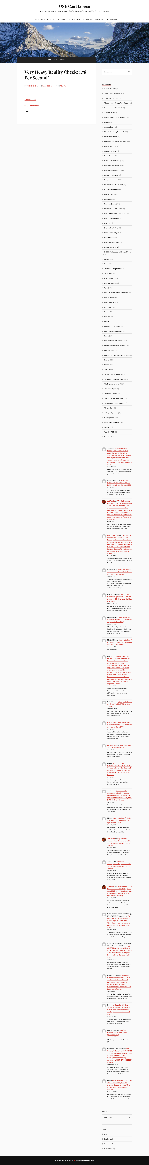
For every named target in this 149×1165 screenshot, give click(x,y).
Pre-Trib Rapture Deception (114, 341)
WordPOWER (109, 432)
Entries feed (108, 1139)
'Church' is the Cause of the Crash (116, 103)
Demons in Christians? (112, 161)
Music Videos (109, 302)
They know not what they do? (114, 403)
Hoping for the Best (111, 247)
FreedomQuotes (110, 204)
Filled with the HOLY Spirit (113, 185)
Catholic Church (110, 151)
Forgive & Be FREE (110, 189)
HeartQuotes (109, 237)
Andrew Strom (109, 127)
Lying (106, 288)
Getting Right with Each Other (114, 213)
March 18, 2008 (48, 86)
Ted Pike (107, 369)
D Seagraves (111, 722)
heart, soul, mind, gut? (111, 233)
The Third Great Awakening (113, 398)
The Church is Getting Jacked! (114, 379)
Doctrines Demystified (112, 165)
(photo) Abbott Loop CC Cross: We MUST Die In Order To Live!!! (119, 704)
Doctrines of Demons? (112, 170)
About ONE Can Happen (94, 19)
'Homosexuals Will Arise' (113, 108)
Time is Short (108, 408)
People (106, 312)
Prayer (106, 336)
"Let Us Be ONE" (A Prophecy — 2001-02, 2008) (48, 19)
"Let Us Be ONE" (110, 89)
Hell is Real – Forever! (111, 242)
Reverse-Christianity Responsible (116, 355)
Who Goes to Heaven (111, 422)
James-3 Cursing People (112, 269)
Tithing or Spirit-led (111, 413)
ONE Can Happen (74, 6)
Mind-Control (109, 297)
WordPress (68, 1160)
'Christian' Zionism (110, 98)
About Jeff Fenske (75, 19)
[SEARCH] (129, 72)
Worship (107, 437)
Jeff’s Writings (112, 19)
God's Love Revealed (111, 218)
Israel (106, 264)
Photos (106, 321)
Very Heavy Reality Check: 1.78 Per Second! (55, 75)
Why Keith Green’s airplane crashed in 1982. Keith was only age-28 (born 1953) (119, 482)
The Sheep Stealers (110, 393)
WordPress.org (109, 1148)
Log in (106, 1134)
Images (106, 259)
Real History (108, 350)
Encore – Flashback (111, 175)
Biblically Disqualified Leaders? (115, 141)
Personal (107, 317)
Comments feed (109, 1144)
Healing (107, 223)
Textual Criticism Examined (113, 374)
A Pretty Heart (109, 113)
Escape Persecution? (111, 180)
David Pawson (109, 156)
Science (106, 365)
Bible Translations (110, 137)
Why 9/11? (108, 427)
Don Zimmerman (113, 535)
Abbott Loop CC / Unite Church (115, 117)
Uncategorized (109, 418)
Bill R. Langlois (112, 745)
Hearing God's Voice (111, 228)
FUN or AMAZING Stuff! (113, 209)
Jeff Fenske (31, 86)
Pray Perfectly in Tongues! (113, 331)
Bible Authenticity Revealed (114, 132)
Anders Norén (88, 1160)
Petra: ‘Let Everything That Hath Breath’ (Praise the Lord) (117, 1032)
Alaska (106, 122)
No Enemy (107, 307)
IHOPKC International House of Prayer (118, 252)
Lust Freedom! (109, 278)
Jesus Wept (108, 273)
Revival (63, 86)
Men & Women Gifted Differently (116, 293)
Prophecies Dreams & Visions (114, 345)
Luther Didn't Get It (111, 283)
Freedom (107, 199)
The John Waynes (110, 389)
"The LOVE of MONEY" (112, 93)
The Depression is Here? (112, 384)
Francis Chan (108, 194)
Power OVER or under (112, 326)
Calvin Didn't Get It (111, 146)
